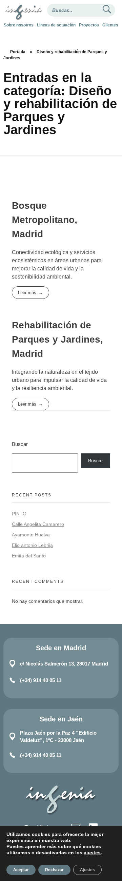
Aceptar (21, 869)
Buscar (20, 444)
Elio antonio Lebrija (32, 545)
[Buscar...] (106, 10)
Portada (17, 51)
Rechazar (54, 869)
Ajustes (87, 869)
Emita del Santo (29, 555)
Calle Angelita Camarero (38, 524)
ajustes (92, 852)
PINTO (19, 513)
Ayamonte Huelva (31, 534)
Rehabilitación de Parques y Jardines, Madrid (57, 339)
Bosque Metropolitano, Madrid (44, 219)
